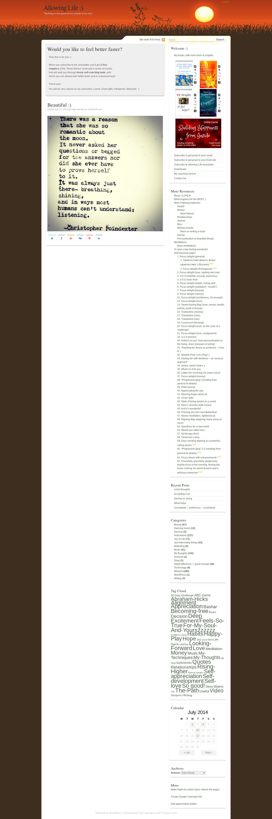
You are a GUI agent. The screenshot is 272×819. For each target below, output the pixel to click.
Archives (175, 772)
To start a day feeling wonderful (191, 249)
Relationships (184, 217)
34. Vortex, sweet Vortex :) (191, 365)
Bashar (210, 606)
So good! (193, 685)
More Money (187, 213)
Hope (189, 638)
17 (197, 736)
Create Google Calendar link (186, 796)
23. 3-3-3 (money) (187, 337)
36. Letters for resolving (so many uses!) (198, 372)
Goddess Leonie (179, 635)
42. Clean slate (185, 397)
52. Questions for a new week (193, 426)
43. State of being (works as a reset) (196, 401)
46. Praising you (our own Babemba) (197, 412)
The (173, 691)
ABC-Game (202, 595)
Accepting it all (182, 494)
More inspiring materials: (187, 202)
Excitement (185, 620)
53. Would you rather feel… (192, 430)
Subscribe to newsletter (194, 164)
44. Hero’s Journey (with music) (194, 405)
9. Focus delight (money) (190, 294)
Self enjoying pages (185, 253)
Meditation (214, 649)
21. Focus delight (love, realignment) (197, 333)
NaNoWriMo (184, 662)
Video (216, 691)
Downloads (180, 169)
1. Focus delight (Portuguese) (196, 268)
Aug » (208, 752)
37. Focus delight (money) (191, 376)
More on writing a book (192, 231)
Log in (226, 2)
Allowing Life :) (63, 7)
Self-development (192, 678)
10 (197, 730)
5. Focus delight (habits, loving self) (196, 283)
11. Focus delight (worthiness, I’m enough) (200, 297)
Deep (195, 616)
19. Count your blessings (190, 322)
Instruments (180, 535)
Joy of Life (179, 539)
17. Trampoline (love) (188, 315)
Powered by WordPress (108, 813)
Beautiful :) (59, 104)
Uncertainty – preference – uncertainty (194, 507)
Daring (181, 235)
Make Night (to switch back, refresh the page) (195, 789)
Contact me (180, 178)
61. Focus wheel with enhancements (197, 457)
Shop (177, 560)
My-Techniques (188, 655)
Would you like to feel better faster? (84, 49)
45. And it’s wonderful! (189, 408)
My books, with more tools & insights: (194, 55)
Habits (195, 634)
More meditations (186, 245)
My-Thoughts (206, 657)
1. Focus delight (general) (191, 256)
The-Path (187, 690)
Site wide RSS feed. (150, 39)
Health (180, 206)
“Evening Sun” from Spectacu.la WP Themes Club (150, 813)
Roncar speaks (195, 672)
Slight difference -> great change (191, 564)
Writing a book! (185, 227)
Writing (178, 578)
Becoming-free (189, 611)
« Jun (187, 752)
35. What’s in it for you (189, 369)
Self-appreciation (193, 673)
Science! (178, 556)
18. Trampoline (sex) (188, 319)
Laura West (207, 639)
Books (212, 612)
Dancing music (182, 528)
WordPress (180, 574)
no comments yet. (93, 109)
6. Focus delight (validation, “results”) (197, 286)
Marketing (179, 546)
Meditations (180, 242)
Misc (179, 224)
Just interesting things (186, 542)
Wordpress (177, 695)
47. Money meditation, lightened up (196, 415)
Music (177, 549)
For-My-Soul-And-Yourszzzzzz (194, 627)
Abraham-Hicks (189, 599)
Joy (199, 639)
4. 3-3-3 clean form (187, 279)
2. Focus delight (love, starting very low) (198, 272)
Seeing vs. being (183, 498)
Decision (179, 616)
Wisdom (178, 571)
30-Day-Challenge (182, 595)
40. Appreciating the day (190, 390)
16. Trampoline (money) (190, 311)
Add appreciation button (184, 803)
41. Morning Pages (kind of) (192, 394)
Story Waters (214, 686)
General (178, 531)
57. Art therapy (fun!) (188, 433)
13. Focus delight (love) (190, 301)
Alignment (183, 602)
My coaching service (185, 173)
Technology (180, 567)
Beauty (178, 524)
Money (181, 210)
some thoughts (182, 489)
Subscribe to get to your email (193, 155)
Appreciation (187, 606)
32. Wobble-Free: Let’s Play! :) (193, 354)
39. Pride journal (186, 387)
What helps (180, 503)
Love (199, 648)
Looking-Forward (191, 645)
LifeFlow (184, 644)
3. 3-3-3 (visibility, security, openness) (197, 276)
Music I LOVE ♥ (182, 195)
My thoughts (180, 553)
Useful (204, 691)
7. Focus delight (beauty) (190, 290)
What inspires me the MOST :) (190, 199)
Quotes (201, 662)
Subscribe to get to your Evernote (195, 160)
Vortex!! (181, 220)
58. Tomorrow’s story (188, 437)
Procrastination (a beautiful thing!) (195, 238)
